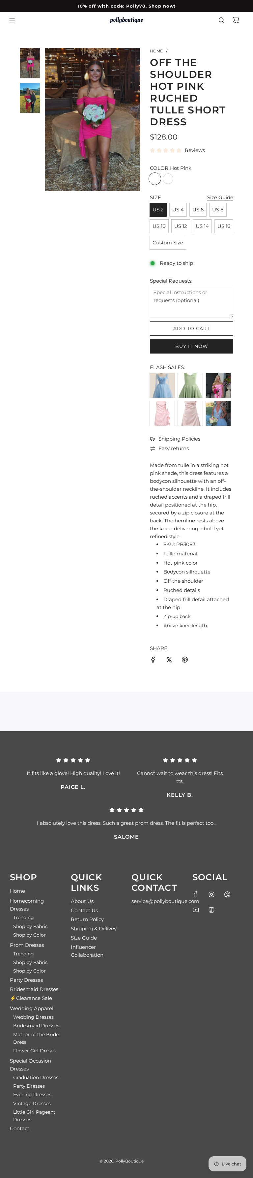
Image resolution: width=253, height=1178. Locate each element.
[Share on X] (169, 660)
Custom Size (168, 242)
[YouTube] (195, 910)
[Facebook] (195, 894)
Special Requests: (171, 281)
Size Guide (220, 197)
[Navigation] (12, 20)
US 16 (223, 226)
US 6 (198, 209)
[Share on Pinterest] (185, 660)
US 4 (178, 209)
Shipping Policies (179, 439)
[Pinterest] (227, 894)
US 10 (159, 226)
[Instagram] (211, 894)
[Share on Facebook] (153, 660)
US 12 (180, 226)
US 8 (218, 209)
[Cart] (236, 20)
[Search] (221, 20)
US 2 (158, 209)
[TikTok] (211, 910)
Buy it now (191, 346)
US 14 (202, 226)
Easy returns (173, 448)
